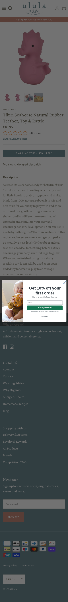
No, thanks (44, 316)
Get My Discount (44, 308)
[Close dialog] (64, 282)
